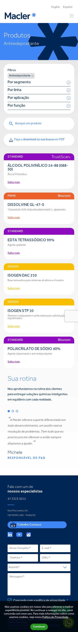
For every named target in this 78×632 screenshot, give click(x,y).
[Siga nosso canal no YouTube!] (19, 534)
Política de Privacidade (55, 617)
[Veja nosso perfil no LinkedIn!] (10, 534)
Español (67, 7)
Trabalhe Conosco (29, 524)
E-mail (45, 548)
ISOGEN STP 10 (21, 311)
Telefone (14, 558)
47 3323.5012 (17, 499)
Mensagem (16, 577)
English (55, 7)
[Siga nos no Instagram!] (28, 534)
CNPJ (45, 558)
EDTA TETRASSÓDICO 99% (31, 240)
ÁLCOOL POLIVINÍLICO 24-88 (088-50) (38, 167)
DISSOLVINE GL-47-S (26, 205)
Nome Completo (19, 548)
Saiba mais (14, 182)
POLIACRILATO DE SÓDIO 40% (34, 349)
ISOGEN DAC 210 (22, 275)
